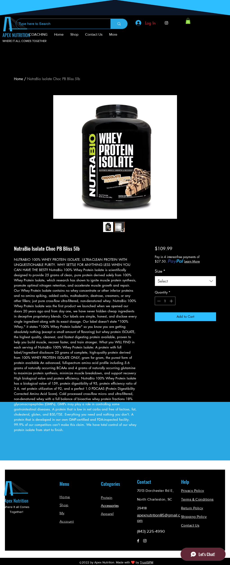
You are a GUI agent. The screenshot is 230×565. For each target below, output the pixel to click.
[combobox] (185, 281)
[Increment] (172, 301)
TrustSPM (146, 562)
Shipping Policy (194, 517)
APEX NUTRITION (16, 35)
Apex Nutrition (16, 500)
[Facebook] (138, 541)
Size (160, 271)
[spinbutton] (165, 301)
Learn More (192, 261)
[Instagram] (166, 23)
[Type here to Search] (119, 24)
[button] (188, 21)
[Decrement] (158, 301)
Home (18, 79)
